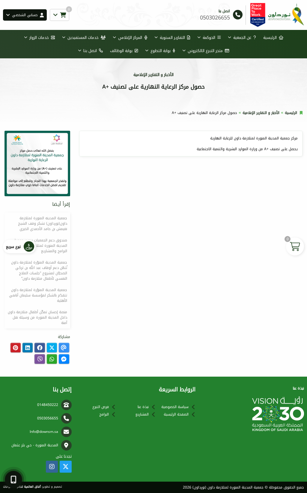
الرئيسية (270, 37)
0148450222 (47, 404)
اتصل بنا (90, 50)
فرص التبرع (100, 407)
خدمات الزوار (39, 37)
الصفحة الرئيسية (176, 414)
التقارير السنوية (172, 37)
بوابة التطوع (161, 50)
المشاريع (142, 414)
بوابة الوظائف (121, 50)
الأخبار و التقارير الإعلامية (261, 112)
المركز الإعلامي (130, 37)
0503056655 (47, 418)
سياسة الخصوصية (175, 407)
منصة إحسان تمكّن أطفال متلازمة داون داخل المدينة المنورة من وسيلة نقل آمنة (37, 317)
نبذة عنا (143, 407)
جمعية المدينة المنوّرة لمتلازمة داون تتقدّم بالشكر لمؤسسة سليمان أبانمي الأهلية (38, 295)
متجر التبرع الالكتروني (205, 50)
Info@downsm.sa (44, 431)
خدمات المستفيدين (83, 37)
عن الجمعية (242, 37)
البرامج (104, 414)
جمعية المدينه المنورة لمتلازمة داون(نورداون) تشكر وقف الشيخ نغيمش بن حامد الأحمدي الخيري (42, 223)
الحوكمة (209, 37)
